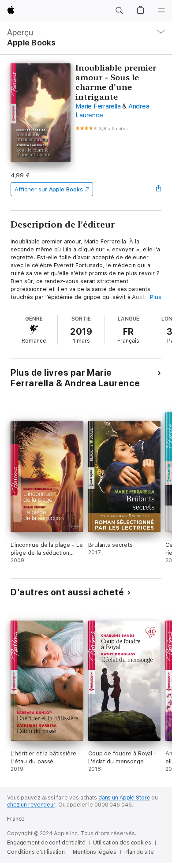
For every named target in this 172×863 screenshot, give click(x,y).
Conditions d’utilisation (36, 852)
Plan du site (139, 852)
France (16, 819)
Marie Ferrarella (97, 106)
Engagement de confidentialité (46, 843)
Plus (155, 297)
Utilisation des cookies (122, 843)
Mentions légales (94, 852)
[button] (119, 10)
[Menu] (161, 10)
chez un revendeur (31, 805)
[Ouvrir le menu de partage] (159, 189)
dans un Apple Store (124, 798)
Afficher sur (48, 189)
